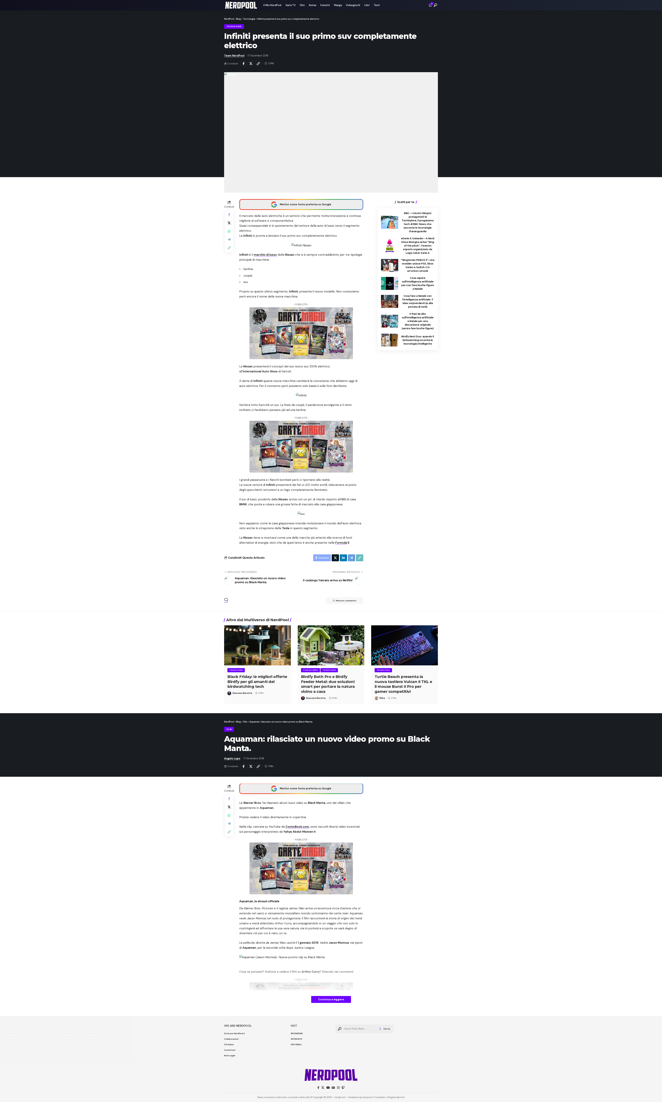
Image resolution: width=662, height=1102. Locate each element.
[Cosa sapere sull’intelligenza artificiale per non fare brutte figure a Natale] (389, 283)
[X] (322, 1087)
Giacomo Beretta (242, 693)
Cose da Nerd (310, 670)
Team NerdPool (234, 55)
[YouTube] (327, 1087)
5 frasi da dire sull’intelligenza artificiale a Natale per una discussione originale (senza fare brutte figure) (417, 321)
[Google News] (333, 1087)
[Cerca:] (360, 1028)
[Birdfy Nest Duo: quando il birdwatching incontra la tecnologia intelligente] (389, 340)
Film (229, 729)
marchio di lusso (265, 255)
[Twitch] (343, 1087)
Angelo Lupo (232, 758)
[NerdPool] (241, 5)
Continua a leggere (331, 999)
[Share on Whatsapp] (229, 231)
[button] (435, 5)
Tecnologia (234, 26)
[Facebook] (318, 1087)
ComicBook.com (297, 827)
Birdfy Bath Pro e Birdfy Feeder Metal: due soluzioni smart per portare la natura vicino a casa (328, 684)
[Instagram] (338, 1087)
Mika (382, 698)
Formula (341, 543)
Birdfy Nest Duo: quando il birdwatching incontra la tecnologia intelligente (417, 340)
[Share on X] (250, 63)
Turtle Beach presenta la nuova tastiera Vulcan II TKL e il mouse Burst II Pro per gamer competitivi (403, 684)
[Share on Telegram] (229, 239)
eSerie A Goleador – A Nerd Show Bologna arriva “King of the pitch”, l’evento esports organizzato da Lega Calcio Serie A (417, 245)
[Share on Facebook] (243, 63)
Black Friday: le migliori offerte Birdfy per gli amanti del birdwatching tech (257, 681)
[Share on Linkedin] (343, 557)
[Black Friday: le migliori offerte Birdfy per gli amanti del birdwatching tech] (257, 645)
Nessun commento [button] (346, 600)
